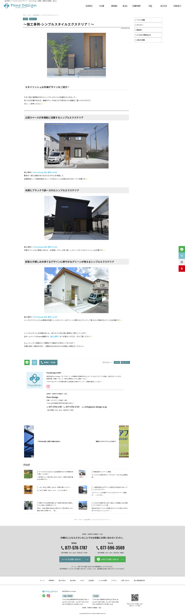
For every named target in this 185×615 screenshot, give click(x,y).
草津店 (46, 362)
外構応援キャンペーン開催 (102, 472)
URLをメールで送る (135, 606)
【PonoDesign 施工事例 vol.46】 (45, 172)
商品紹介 (139, 30)
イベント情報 (141, 20)
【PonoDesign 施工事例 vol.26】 (45, 247)
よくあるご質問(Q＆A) (144, 35)
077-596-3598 (114, 602)
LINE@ (43, 596)
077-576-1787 (76, 547)
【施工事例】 (54, 336)
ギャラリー (140, 25)
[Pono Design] (20, 5)
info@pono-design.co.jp (96, 406)
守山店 (53, 362)
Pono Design (52, 397)
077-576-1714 (83, 602)
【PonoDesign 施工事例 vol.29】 (45, 317)
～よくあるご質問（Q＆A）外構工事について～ (54, 487)
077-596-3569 (112, 547)
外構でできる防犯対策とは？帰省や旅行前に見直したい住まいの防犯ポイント (55, 504)
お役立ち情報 (141, 40)
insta (48, 386)
